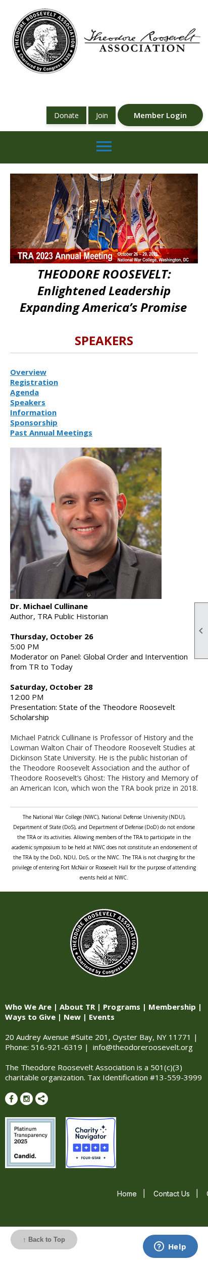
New (72, 1017)
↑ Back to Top (44, 1239)
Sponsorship (34, 422)
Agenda (24, 392)
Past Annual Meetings (51, 432)
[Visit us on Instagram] (26, 1098)
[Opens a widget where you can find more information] (170, 1247)
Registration (34, 382)
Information (33, 412)
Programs (121, 1007)
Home (127, 1193)
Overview (28, 372)
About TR (77, 1007)
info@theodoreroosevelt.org (143, 1047)
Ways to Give (30, 1017)
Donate (66, 115)
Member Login (160, 115)
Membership (172, 1007)
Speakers (27, 402)
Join (102, 115)
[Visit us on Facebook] (11, 1098)
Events (102, 1017)
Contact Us (171, 1193)
